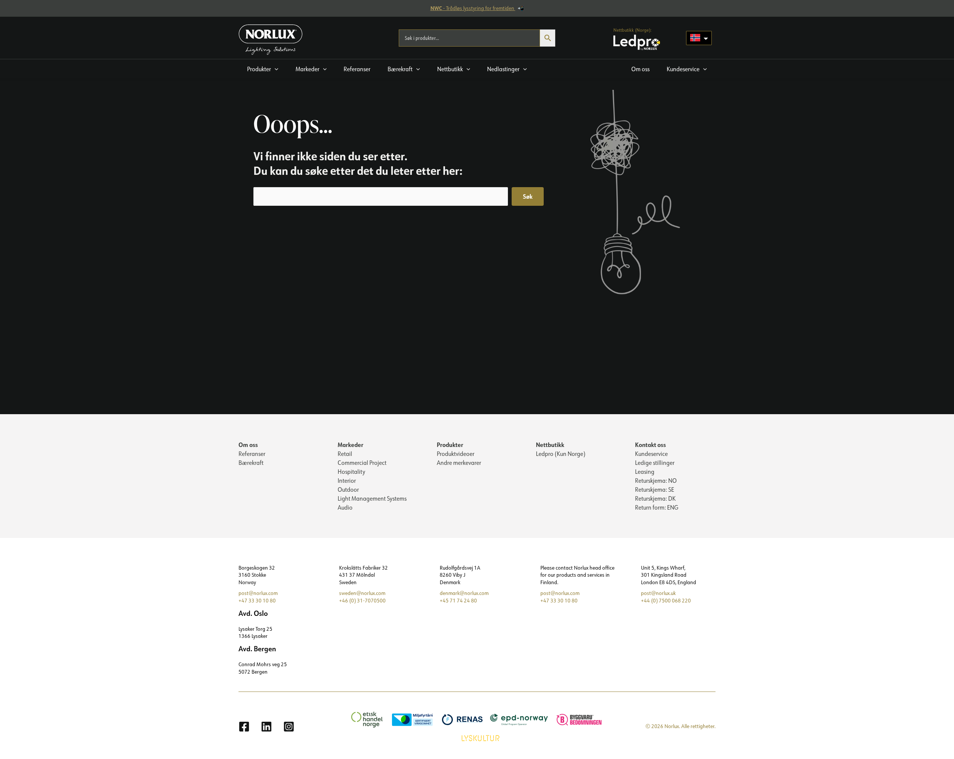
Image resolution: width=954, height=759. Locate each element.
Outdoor (348, 489)
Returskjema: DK (655, 498)
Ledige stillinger (655, 462)
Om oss (248, 444)
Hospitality (351, 471)
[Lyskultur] (476, 737)
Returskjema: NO (656, 480)
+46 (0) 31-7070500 (362, 600)
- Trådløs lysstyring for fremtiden (472, 8)
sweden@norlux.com (362, 593)
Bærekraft (250, 462)
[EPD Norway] (515, 719)
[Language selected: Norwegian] (699, 38)
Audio (345, 507)
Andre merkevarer (459, 462)
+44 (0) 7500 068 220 (666, 600)
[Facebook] (244, 726)
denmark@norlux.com (464, 593)
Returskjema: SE (654, 489)
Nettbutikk (550, 444)
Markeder (350, 444)
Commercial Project (362, 462)
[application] (274, 68)
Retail (345, 453)
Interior (347, 480)
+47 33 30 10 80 (257, 600)
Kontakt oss (650, 444)
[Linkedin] (266, 726)
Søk (528, 196)
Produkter (450, 444)
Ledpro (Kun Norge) (560, 453)
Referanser (251, 453)
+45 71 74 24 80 (458, 600)
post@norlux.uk (658, 593)
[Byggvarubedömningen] (575, 719)
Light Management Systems (372, 498)
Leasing (644, 471)
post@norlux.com (258, 593)
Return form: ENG (656, 507)
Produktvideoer (455, 453)
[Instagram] (288, 726)
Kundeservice (651, 453)
